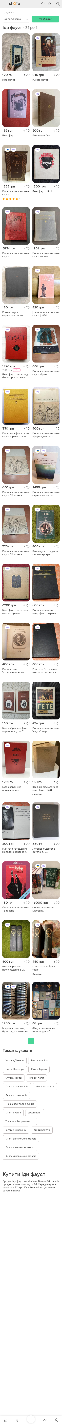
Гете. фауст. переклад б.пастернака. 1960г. (15, 376)
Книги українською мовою (20, 1156)
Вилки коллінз (39, 1060)
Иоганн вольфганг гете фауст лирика (46, 255)
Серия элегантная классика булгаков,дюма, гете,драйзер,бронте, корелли (45, 909)
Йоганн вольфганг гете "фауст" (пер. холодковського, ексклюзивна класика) (46, 730)
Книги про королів (16, 1095)
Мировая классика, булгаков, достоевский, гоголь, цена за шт (16, 1030)
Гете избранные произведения (11, 789)
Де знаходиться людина (19, 1104)
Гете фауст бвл (41, 135)
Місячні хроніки (45, 1086)
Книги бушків (13, 1112)
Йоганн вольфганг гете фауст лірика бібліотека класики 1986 (46, 373)
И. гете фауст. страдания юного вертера (12, 314)
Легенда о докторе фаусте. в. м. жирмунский (43, 850)
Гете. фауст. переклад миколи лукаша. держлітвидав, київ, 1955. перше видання (15, 612)
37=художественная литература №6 (44, 1030)
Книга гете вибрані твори (43, 968)
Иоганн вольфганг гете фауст (15, 193)
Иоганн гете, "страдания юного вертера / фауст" (13, 671)
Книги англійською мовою (20, 1138)
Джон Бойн (34, 1112)
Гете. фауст (9, 135)
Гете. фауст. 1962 (42, 191)
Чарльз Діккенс (14, 1060)
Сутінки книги (13, 1078)
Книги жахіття (42, 1130)
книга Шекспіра (14, 1069)
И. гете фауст (40, 79)
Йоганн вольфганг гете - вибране (15, 909)
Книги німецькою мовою (19, 1147)
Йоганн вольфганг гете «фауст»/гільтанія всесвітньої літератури (46, 435)
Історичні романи (15, 1130)
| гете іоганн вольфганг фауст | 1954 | (46, 314)
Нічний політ (36, 1078)
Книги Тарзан (39, 1069)
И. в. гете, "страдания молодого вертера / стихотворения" (14, 850)
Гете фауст (8, 79)
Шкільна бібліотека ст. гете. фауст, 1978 (45, 789)
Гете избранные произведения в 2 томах (12, 968)
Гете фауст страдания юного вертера (45, 553)
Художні (10, 12)
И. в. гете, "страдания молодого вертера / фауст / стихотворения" (45, 671)
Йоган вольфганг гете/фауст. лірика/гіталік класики (15, 435)
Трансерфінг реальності (19, 1121)
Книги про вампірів (16, 1086)
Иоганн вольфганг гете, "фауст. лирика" (44, 612)
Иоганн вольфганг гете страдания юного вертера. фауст (46, 494)
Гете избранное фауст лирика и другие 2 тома (15, 730)
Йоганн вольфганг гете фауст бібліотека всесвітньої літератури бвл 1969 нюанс (15, 494)
